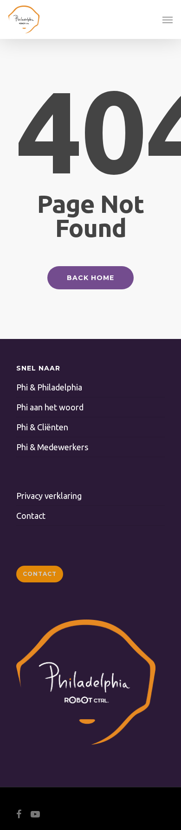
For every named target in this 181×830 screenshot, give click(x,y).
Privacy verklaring (49, 495)
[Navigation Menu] (167, 19)
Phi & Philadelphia (49, 387)
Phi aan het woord (50, 407)
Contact (30, 515)
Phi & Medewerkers (52, 447)
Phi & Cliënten (42, 427)
